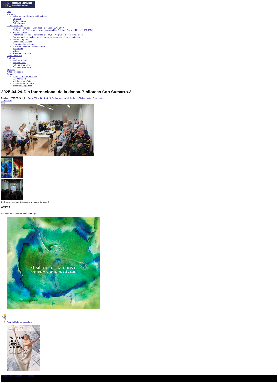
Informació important (22, 86)
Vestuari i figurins (20, 39)
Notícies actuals (20, 60)
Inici (9, 11)
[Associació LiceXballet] (18, 7)
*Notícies (11, 58)
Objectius (17, 18)
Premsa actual (19, 62)
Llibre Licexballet (14, 55)
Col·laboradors (19, 23)
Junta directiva (19, 21)
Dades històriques (15, 25)
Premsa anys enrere (22, 67)
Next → (4, 103)
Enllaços (11, 69)
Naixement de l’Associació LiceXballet (30, 16)
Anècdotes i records (22, 53)
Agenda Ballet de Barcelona (19, 322)
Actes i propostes (15, 72)
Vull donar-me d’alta (22, 81)
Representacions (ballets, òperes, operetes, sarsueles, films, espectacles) (46, 37)
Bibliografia (18, 48)
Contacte (11, 74)
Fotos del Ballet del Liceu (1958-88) (29, 46)
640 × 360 (32, 98)
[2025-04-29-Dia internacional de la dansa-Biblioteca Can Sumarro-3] (47, 155)
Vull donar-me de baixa (23, 83)
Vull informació (19, 79)
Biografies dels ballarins (23, 44)
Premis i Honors (20, 32)
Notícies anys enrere (22, 65)
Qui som (11, 14)
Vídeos (16, 51)
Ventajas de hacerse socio (25, 76)
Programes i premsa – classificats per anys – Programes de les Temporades (48, 35)
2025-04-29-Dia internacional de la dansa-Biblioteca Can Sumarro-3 (71, 98)
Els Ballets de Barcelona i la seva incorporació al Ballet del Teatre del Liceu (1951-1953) (53, 30)
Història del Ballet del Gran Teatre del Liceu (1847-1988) (38, 28)
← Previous (6, 100)
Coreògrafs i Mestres (22, 42)
